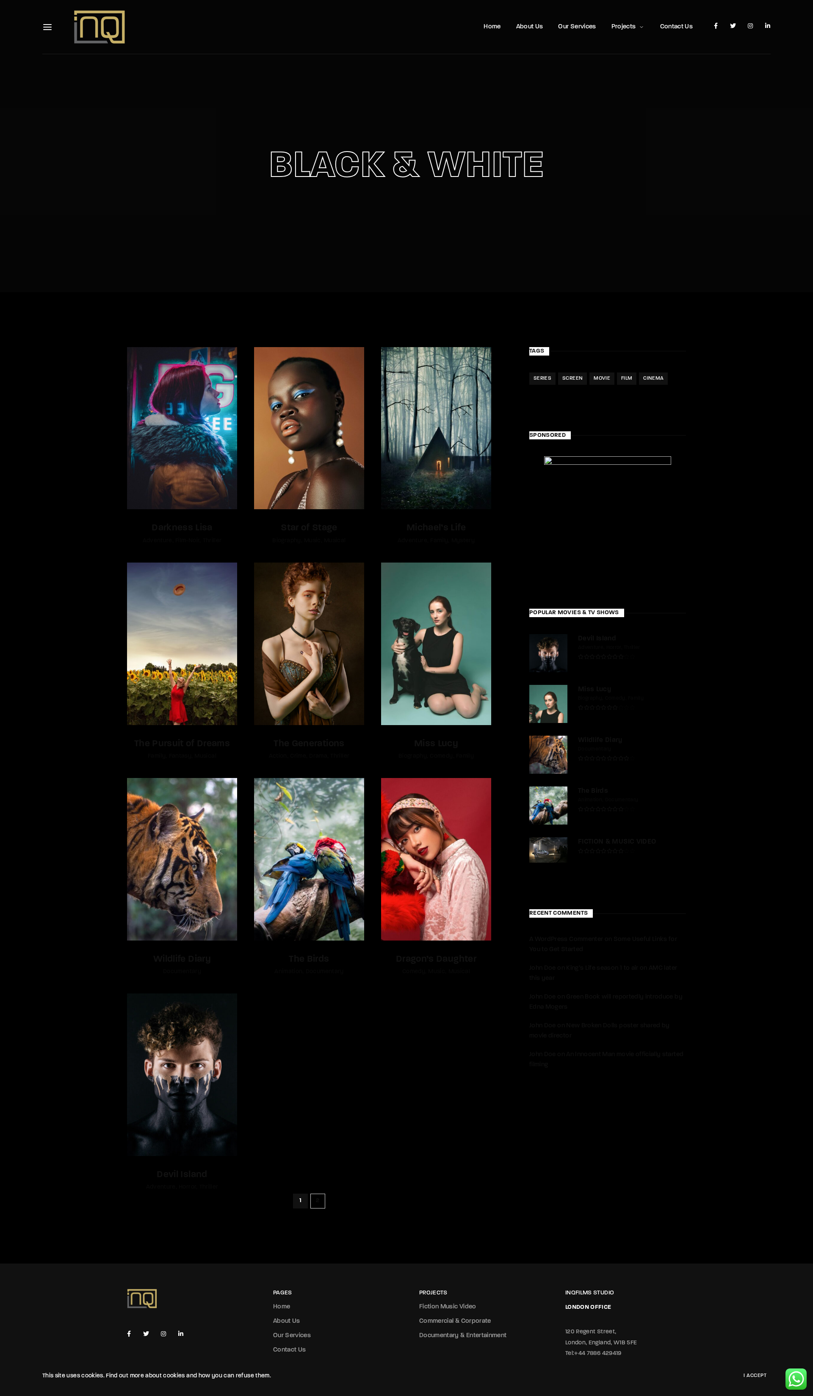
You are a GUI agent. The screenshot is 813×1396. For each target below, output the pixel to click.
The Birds (309, 959)
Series (542, 378)
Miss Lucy (436, 744)
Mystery (463, 541)
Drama (318, 756)
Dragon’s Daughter (436, 959)
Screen (572, 378)
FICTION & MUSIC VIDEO (617, 842)
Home (492, 27)
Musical (335, 541)
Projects (623, 27)
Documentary (182, 971)
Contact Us (676, 27)
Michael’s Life (436, 528)
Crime (298, 756)
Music (312, 541)
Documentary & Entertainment (462, 1336)
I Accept (755, 1375)
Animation (288, 971)
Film (626, 378)
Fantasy (180, 756)
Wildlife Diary (182, 959)
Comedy (441, 756)
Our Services (577, 27)
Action (278, 756)
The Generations (309, 744)
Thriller (212, 541)
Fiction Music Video (447, 1307)
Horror (187, 1187)
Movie (602, 378)
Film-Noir (187, 541)
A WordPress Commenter (566, 939)
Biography (286, 541)
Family (439, 541)
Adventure (157, 541)
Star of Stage (309, 528)
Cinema (653, 378)
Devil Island (182, 1175)
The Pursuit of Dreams (182, 744)
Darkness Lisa (182, 528)
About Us (529, 27)
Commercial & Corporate (455, 1321)
